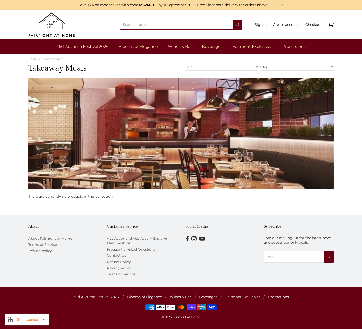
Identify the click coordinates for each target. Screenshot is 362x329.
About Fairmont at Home (50, 238)
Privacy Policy (119, 268)
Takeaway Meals (52, 58)
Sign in (261, 24)
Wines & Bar (180, 46)
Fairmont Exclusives (252, 46)
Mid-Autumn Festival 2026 (82, 46)
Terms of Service (42, 244)
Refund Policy (119, 262)
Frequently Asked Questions (131, 249)
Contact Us (116, 255)
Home (32, 58)
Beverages (212, 46)
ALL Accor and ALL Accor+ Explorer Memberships (137, 240)
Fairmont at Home (186, 317)
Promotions (294, 46)
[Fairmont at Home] (51, 24)
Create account (286, 24)
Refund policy (40, 251)
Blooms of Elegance (138, 46)
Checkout (313, 24)
